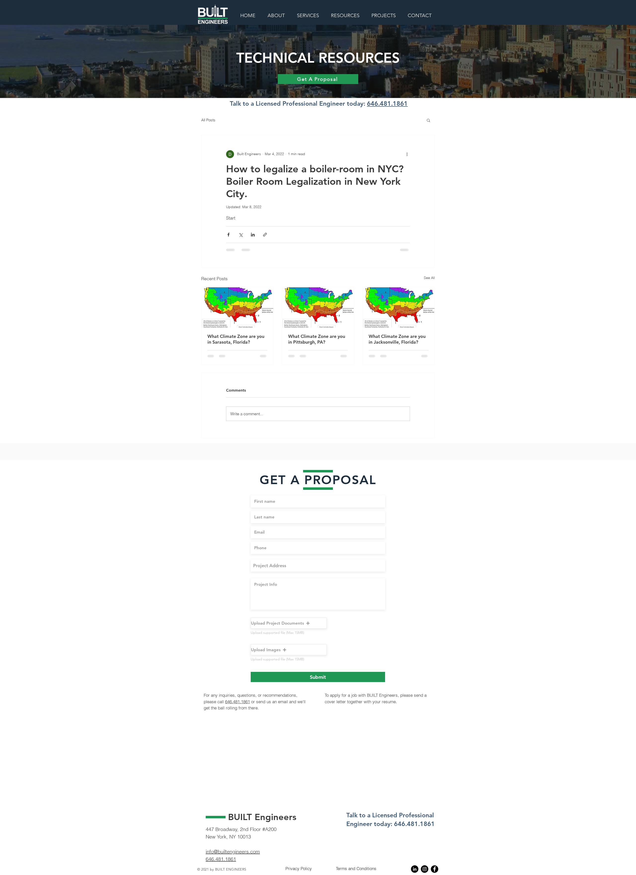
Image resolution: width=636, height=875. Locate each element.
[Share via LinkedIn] (252, 234)
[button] (428, 120)
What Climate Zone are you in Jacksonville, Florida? (397, 339)
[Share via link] (265, 234)
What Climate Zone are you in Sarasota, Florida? (235, 339)
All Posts (208, 120)
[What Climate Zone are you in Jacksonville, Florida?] (399, 307)
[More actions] (407, 154)
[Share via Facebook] (228, 234)
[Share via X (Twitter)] (240, 234)
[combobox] (318, 569)
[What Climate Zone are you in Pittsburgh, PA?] (318, 307)
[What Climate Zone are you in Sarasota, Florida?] (237, 307)
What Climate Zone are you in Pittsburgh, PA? (316, 339)
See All (429, 278)
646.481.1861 (387, 103)
